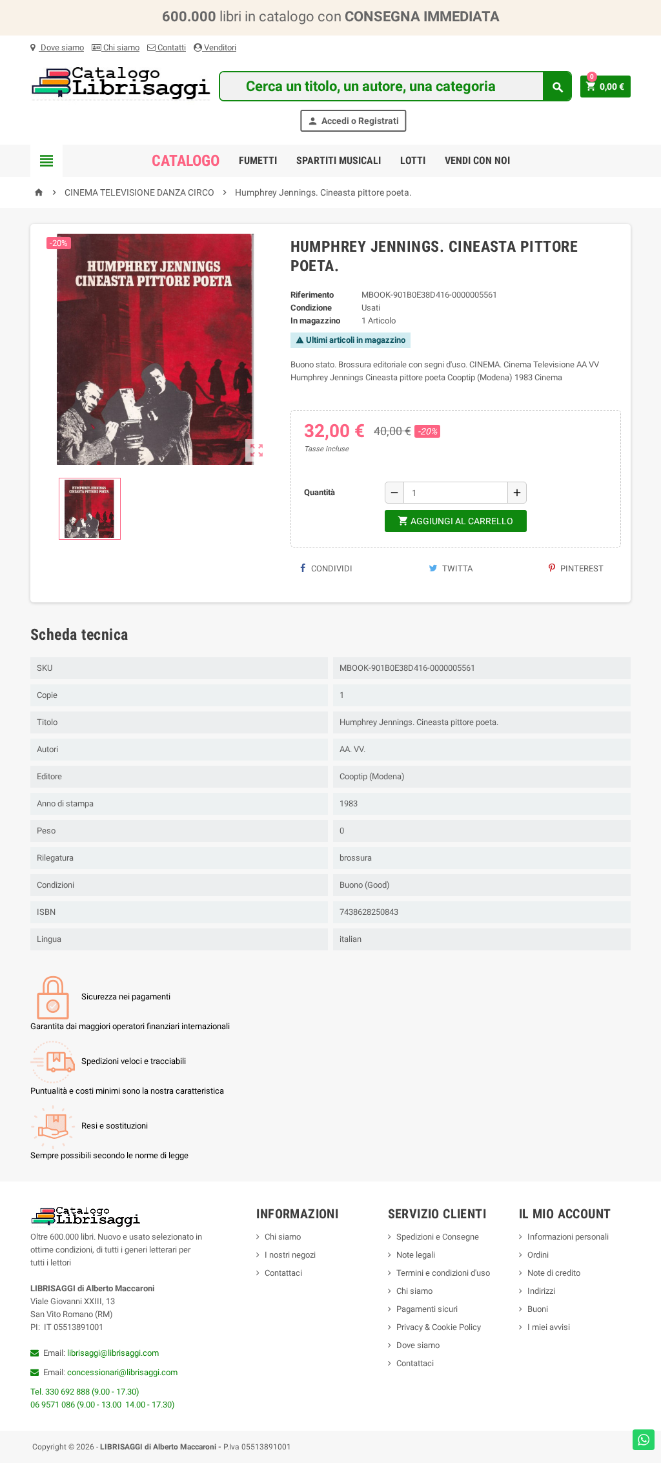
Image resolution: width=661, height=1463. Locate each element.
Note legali (415, 1255)
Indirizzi (541, 1291)
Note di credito (553, 1273)
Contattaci (283, 1273)
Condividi (330, 568)
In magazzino (315, 320)
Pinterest (581, 568)
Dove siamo (61, 47)
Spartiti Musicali (338, 160)
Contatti (171, 47)
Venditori (219, 47)
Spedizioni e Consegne (437, 1237)
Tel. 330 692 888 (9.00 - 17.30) (84, 1391)
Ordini (538, 1255)
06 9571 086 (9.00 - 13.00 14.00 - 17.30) (102, 1404)
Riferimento (312, 295)
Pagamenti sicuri (427, 1309)
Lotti (412, 160)
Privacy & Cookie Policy (438, 1327)
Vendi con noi (477, 160)
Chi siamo (120, 47)
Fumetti (258, 160)
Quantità (319, 492)
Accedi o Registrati (353, 121)
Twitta (456, 568)
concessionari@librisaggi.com (122, 1372)
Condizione (311, 307)
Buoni (537, 1309)
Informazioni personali (568, 1237)
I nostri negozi (290, 1255)
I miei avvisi (548, 1327)
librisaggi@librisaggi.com (113, 1353)
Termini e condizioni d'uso (443, 1273)
